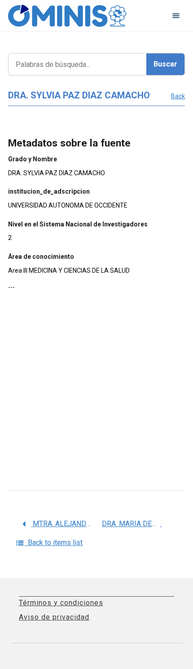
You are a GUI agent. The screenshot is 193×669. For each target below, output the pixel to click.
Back (178, 96)
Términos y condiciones (61, 602)
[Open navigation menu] (176, 15)
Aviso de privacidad (54, 617)
